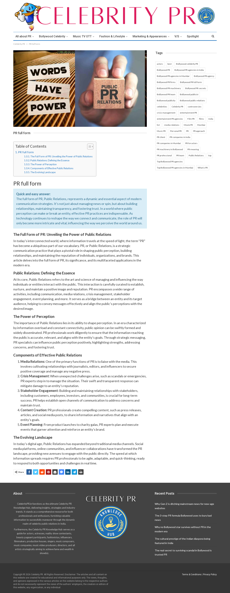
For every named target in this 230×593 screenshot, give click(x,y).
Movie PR (188, 125)
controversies (194, 106)
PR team (180, 155)
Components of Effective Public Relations (51, 168)
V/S (176, 36)
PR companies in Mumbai (169, 143)
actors (160, 63)
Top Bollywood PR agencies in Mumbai (175, 167)
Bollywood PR (163, 70)
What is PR (203, 167)
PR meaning (193, 149)
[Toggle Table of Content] (88, 146)
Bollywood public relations (192, 100)
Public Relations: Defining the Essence (49, 160)
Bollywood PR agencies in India (189, 70)
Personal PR (176, 131)
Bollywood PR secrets (195, 88)
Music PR (161, 131)
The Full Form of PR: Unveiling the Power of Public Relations (61, 156)
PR (187, 131)
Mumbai (201, 125)
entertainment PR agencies (170, 118)
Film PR (191, 118)
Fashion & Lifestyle (112, 36)
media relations (171, 125)
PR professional (164, 155)
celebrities (162, 106)
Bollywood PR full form (191, 82)
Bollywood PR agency (204, 76)
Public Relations (196, 155)
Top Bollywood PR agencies (170, 161)
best (169, 63)
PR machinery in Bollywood (170, 149)
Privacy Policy (210, 574)
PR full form (26, 152)
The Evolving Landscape (43, 172)
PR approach (199, 131)
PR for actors (191, 143)
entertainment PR (188, 112)
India (210, 118)
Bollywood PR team (166, 94)
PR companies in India (180, 137)
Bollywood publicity (166, 100)
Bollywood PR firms (166, 82)
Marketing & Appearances (150, 36)
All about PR (23, 36)
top (209, 155)
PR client (161, 137)
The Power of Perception (43, 164)
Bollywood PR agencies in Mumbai (173, 76)
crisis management (166, 112)
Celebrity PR (177, 106)
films (201, 118)
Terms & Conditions (191, 574)
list (158, 125)
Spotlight (193, 36)
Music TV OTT (82, 36)
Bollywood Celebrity (52, 36)
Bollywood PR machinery (169, 88)
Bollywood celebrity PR (187, 63)
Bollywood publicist (189, 94)
